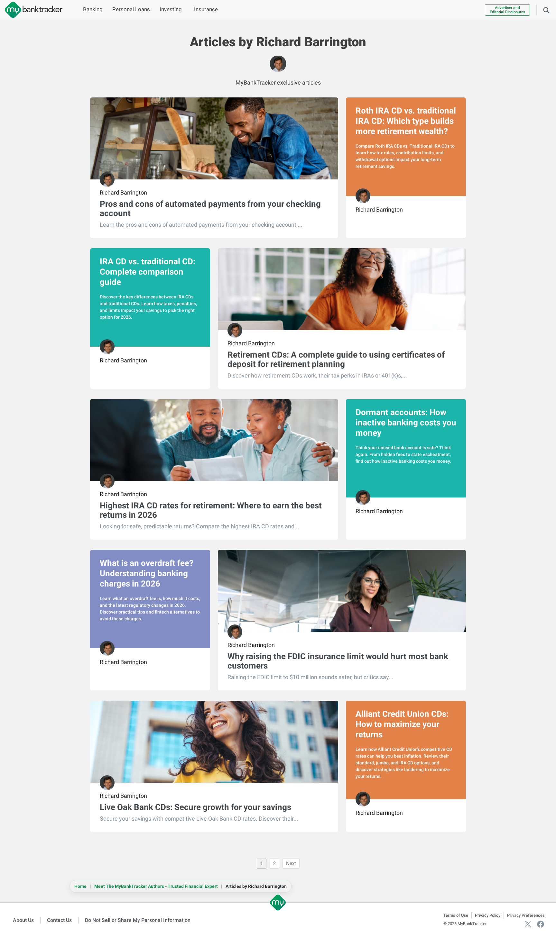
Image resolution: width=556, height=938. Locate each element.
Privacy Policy (487, 915)
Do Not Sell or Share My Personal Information (137, 920)
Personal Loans (131, 9)
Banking (93, 9)
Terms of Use (455, 915)
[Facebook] (540, 923)
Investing (171, 9)
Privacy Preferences (526, 915)
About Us (23, 920)
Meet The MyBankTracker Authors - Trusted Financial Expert (156, 886)
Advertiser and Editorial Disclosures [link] (507, 9)
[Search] (546, 10)
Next (291, 863)
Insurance (206, 9)
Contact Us (59, 920)
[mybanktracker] (31, 10)
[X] (528, 923)
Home (80, 886)
